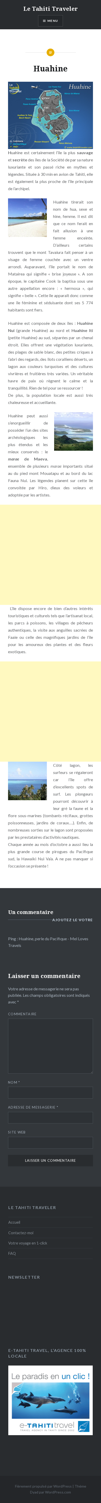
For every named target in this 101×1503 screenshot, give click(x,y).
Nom (14, 1082)
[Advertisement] (50, 555)
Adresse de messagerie (33, 1107)
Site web (17, 1132)
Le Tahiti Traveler (50, 8)
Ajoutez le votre (72, 920)
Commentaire (22, 1014)
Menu (52, 21)
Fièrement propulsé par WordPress (43, 1486)
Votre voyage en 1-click (27, 1243)
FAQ (12, 1253)
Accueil (14, 1222)
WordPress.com (58, 1492)
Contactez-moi (20, 1233)
